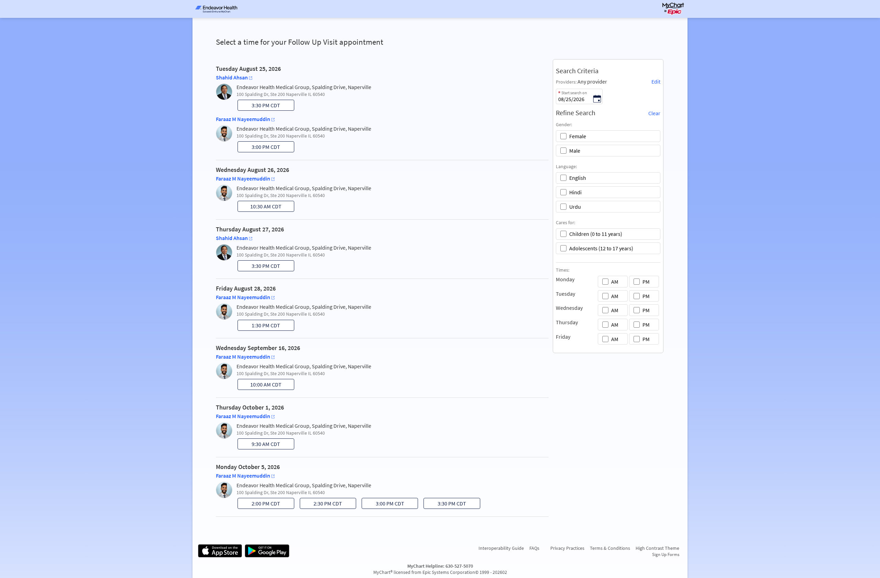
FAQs (534, 548)
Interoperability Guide (501, 548)
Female (577, 136)
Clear (654, 113)
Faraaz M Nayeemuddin (243, 119)
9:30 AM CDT (259, 444)
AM (614, 281)
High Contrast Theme (657, 548)
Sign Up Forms (665, 554)
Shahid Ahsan (232, 77)
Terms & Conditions (610, 548)
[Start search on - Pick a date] (597, 99)
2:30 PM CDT (321, 504)
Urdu (575, 206)
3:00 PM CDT (259, 147)
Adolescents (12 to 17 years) (601, 248)
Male (574, 150)
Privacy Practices (567, 548)
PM (646, 281)
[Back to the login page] (216, 9)
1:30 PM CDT (259, 326)
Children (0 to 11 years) (595, 233)
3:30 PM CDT (259, 106)
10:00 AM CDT (260, 385)
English (577, 177)
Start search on (574, 92)
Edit (655, 81)
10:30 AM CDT (260, 207)
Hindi (575, 192)
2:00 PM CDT (259, 504)
